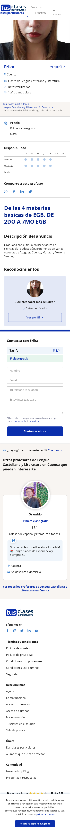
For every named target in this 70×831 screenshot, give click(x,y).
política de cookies (45, 814)
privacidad (34, 421)
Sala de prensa (15, 730)
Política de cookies (18, 648)
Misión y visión (15, 717)
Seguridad (12, 674)
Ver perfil (33, 317)
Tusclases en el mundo (20, 724)
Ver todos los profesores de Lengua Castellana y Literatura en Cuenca (35, 588)
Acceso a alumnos (17, 711)
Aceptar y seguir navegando (35, 823)
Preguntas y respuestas (21, 777)
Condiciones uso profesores (24, 661)
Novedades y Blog (17, 771)
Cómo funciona (16, 698)
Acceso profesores (18, 704)
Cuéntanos (55, 450)
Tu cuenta (57, 13)
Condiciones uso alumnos (22, 668)
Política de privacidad (19, 655)
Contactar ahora (35, 431)
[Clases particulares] (13, 12)
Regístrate (41, 13)
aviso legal (20, 421)
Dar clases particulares (21, 747)
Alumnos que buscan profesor (25, 754)
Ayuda (10, 691)
